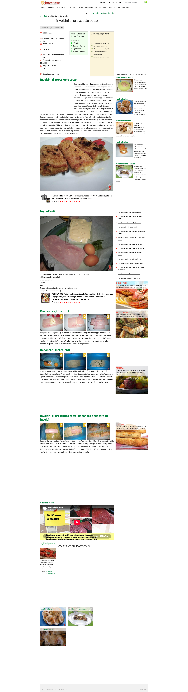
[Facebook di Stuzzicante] (109, 2)
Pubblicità (143, 689)
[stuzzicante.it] (50, 3)
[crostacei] (132, 295)
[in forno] (98, 431)
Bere (110, 7)
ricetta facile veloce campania (127, 227)
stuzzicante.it (98, 13)
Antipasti (51, 7)
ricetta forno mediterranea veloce (129, 274)
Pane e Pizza (89, 7)
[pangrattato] (75, 361)
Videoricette (126, 7)
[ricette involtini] (53, 637)
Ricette (43, 7)
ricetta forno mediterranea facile (129, 278)
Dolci (81, 7)
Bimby (105, 7)
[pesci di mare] (132, 324)
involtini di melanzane (77, 609)
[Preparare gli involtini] (51, 322)
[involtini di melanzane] (80, 616)
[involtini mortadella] (125, 85)
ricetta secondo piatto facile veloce (129, 223)
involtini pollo (46, 609)
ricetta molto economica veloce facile (130, 263)
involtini (43, 16)
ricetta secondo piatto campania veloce (131, 248)
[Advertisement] (63, 13)
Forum (103, 2)
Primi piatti (61, 7)
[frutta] (132, 380)
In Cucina (116, 7)
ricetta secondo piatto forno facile (129, 259)
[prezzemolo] (98, 361)
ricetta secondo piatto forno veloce (129, 212)
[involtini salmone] (125, 150)
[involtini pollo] (53, 616)
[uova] (51, 361)
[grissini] (132, 436)
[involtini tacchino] (125, 128)
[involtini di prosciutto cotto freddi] (48, 553)
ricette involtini (47, 629)
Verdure (98, 7)
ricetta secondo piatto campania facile (130, 244)
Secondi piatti (72, 7)
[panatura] (51, 431)
